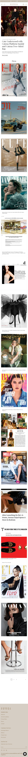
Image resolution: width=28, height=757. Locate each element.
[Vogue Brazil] (14, 657)
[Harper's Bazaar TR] (14, 430)
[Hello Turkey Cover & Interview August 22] (14, 467)
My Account (3, 737)
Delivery (2, 732)
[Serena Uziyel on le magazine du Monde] (14, 117)
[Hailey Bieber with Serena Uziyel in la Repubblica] (14, 273)
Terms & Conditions (5, 716)
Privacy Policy (4, 719)
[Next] (22, 679)
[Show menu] (1, 4)
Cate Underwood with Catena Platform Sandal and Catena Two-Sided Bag (13, 45)
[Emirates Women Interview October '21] (14, 619)
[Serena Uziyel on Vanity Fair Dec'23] (14, 193)
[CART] (26, 4)
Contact (2, 723)
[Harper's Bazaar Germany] (14, 390)
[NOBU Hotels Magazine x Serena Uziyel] (14, 350)
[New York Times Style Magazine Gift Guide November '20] (14, 543)
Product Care (4, 735)
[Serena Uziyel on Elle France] (14, 80)
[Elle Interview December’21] (14, 582)
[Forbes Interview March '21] (14, 505)
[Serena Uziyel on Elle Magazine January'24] (14, 155)
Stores (2, 721)
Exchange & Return (5, 730)
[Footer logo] (6, 708)
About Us (3, 714)
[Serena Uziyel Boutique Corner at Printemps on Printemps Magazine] (14, 232)
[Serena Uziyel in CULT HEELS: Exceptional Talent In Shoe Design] (14, 311)
